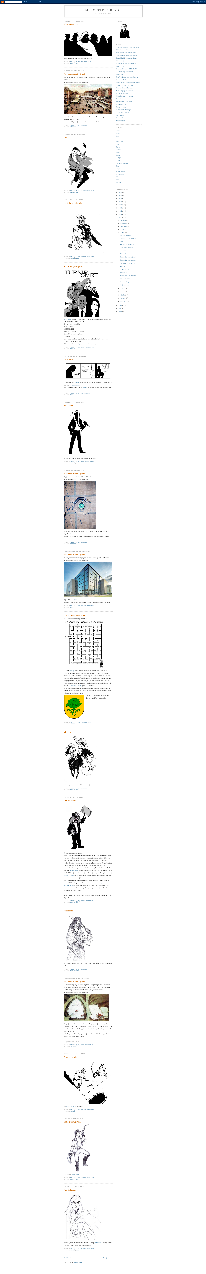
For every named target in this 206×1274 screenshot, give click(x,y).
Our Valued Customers (123, 112)
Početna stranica (88, 1258)
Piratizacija (68, 910)
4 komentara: (86, 125)
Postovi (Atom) (78, 1262)
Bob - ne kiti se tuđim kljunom (126, 52)
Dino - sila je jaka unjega (124, 61)
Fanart (118, 147)
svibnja (123, 289)
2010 (120, 217)
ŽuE (117, 179)
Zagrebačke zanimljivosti (74, 73)
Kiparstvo (119, 182)
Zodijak (118, 158)
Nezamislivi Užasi (122, 163)
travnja (123, 292)
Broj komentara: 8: (88, 605)
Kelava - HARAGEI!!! (123, 80)
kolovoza (124, 226)
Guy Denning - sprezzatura (124, 72)
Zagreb (73, 126)
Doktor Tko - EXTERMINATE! (126, 63)
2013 (120, 208)
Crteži (72, 63)
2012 (120, 211)
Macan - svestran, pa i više (124, 85)
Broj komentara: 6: (88, 901)
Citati (118, 155)
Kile (117, 177)
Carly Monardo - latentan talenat (126, 55)
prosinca (123, 220)
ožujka (123, 295)
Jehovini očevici (71, 24)
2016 (120, 198)
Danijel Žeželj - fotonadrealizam (126, 58)
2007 (120, 311)
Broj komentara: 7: (88, 1044)
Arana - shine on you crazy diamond (127, 47)
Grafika (118, 150)
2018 (120, 192)
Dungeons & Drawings (123, 110)
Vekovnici (119, 118)
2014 (120, 205)
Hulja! (66, 137)
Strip (72, 394)
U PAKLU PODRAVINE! (75, 615)
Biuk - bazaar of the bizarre (125, 50)
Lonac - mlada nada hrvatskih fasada (128, 82)
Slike (117, 166)
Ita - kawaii (119, 74)
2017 (120, 195)
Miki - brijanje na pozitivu (124, 91)
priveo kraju (98, 1242)
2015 (120, 202)
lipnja (123, 232)
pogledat (82, 344)
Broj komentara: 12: (89, 1109)
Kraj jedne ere (70, 1189)
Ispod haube (120, 174)
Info (78, 902)
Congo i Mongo (121, 107)
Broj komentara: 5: (88, 347)
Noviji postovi (68, 1258)
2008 (120, 308)
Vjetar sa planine (76, 685)
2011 (120, 214)
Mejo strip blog (103, 10)
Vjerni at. (68, 732)
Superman (119, 139)
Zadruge (72, 671)
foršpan (85, 387)
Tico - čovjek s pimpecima (124, 99)
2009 (120, 305)
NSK (75, 600)
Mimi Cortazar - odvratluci (124, 96)
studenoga (124, 223)
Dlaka (118, 152)
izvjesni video (73, 870)
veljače (123, 298)
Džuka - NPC (120, 66)
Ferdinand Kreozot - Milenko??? (126, 69)
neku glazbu (76, 1174)
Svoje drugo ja (121, 120)
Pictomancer (120, 115)
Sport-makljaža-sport (73, 266)
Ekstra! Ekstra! (70, 800)
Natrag (77, 382)
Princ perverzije (70, 1057)
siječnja (123, 301)
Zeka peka (119, 141)
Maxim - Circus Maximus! (124, 88)
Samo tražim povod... (73, 1121)
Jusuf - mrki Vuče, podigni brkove (127, 77)
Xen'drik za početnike (73, 203)
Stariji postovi (108, 1258)
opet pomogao (74, 385)
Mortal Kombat (69, 875)
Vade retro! (68, 359)
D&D (77, 63)
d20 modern (69, 405)
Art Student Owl (121, 104)
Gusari (77, 970)
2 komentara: (86, 61)
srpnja (123, 229)
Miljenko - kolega (122, 93)
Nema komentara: (88, 190)
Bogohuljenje (120, 171)
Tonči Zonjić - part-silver (124, 101)
